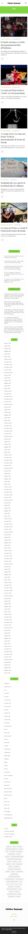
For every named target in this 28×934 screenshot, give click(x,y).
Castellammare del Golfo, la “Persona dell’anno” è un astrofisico (14, 294)
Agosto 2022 (7, 471)
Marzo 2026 (7, 356)
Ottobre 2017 (7, 625)
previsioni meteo (9, 879)
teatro (19, 894)
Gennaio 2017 (7, 649)
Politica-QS (7, 749)
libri (13, 864)
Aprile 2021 (7, 513)
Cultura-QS (7, 719)
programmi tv (19, 879)
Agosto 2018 (7, 598)
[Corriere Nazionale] (14, 3)
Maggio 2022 (7, 479)
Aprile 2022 (7, 481)
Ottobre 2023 (7, 433)
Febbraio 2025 (8, 391)
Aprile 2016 (7, 673)
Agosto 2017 (7, 630)
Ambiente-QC (7, 686)
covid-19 (18, 854)
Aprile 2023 (7, 449)
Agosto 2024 (7, 407)
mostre (7, 871)
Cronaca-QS (7, 706)
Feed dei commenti (9, 834)
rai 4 (16, 884)
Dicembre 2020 (8, 524)
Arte (2, 179)
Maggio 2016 (7, 670)
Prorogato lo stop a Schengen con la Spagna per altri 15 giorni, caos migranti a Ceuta (13, 280)
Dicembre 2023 (8, 428)
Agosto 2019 (7, 566)
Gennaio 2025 (7, 393)
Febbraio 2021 (8, 518)
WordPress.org (8, 836)
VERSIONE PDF (8, 818)
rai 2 (8, 884)
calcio (14, 846)
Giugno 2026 (7, 348)
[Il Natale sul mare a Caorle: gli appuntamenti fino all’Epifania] (14, 27)
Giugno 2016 (7, 667)
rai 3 (12, 884)
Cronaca (3, 39)
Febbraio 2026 (8, 359)
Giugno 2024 (7, 412)
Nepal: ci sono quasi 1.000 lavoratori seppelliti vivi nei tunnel (13, 256)
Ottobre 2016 (7, 657)
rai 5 (20, 884)
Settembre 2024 (8, 404)
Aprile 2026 (7, 354)
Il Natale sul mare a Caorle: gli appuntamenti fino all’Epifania (13, 45)
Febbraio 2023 (8, 455)
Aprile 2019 (7, 577)
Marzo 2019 (7, 580)
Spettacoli (7, 785)
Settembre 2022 (8, 468)
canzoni (20, 846)
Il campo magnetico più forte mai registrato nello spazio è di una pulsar (14, 297)
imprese (8, 864)
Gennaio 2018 (7, 617)
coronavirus (11, 854)
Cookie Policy (8, 929)
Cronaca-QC (7, 700)
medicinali (19, 864)
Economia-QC (8, 726)
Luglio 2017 (7, 633)
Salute (5, 762)
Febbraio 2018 (8, 614)
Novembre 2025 (8, 367)
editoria (7, 856)
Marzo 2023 (7, 452)
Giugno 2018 (7, 603)
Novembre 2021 (8, 494)
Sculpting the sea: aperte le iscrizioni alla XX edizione (13, 184)
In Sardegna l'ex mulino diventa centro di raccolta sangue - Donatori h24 (14, 310)
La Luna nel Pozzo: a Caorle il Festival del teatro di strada (14, 229)
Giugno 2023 (7, 444)
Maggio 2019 (7, 574)
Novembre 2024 (8, 399)
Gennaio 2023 (7, 457)
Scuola (6, 769)
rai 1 (21, 881)
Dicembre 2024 (8, 396)
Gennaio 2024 (7, 425)
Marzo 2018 (7, 611)
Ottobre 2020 (7, 529)
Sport (5, 798)
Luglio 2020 (7, 537)
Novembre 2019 (8, 558)
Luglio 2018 (7, 601)
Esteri (5, 729)
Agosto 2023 (7, 439)
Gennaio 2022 (7, 489)
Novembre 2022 (8, 463)
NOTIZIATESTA (14, 874)
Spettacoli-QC (8, 788)
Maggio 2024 (7, 415)
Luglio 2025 (7, 378)
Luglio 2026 (7, 346)
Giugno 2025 (7, 380)
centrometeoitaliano (11, 849)
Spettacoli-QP (8, 791)
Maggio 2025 (7, 383)
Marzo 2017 (7, 643)
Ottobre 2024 (7, 401)
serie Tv (11, 891)
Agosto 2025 (7, 375)
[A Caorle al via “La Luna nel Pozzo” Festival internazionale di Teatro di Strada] (14, 118)
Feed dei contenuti (9, 831)
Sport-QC (6, 801)
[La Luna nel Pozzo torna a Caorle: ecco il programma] (14, 75)
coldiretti (19, 851)
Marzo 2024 (7, 420)
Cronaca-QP (7, 703)
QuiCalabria (7, 752)
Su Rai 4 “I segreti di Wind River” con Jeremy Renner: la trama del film (13, 331)
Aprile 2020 (7, 545)
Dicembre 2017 (8, 619)
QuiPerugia (7, 755)
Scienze (6, 765)
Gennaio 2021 (7, 521)
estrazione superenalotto (14, 859)
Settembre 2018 (8, 596)
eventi (9, 861)
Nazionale (8, 39)
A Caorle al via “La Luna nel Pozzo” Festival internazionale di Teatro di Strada (13, 138)
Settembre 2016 (8, 659)
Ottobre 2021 (7, 497)
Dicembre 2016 (8, 651)
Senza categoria (8, 775)
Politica (6, 746)
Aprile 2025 (7, 386)
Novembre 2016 (8, 654)
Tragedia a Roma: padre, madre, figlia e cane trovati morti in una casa (13, 261)
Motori (6, 739)
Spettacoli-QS (8, 795)
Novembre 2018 (8, 590)
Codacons (12, 851)
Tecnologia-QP (8, 814)
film (20, 861)
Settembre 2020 (8, 532)
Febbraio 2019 (8, 582)
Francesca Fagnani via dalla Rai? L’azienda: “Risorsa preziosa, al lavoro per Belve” (14, 274)
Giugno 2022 (7, 476)
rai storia (17, 886)
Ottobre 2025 (7, 370)
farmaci (15, 861)
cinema (21, 849)
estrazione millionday (17, 856)
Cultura (3, 87)
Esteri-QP (7, 732)
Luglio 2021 (7, 505)
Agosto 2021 (7, 502)
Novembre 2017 (8, 622)
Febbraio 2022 (8, 487)
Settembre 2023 (8, 436)
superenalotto (11, 894)
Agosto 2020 (7, 534)
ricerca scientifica (12, 889)
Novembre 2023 (8, 431)
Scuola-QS (7, 772)
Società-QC (7, 782)
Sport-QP (6, 805)
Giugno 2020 (7, 540)
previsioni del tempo (14, 876)
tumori (18, 896)
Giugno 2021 (7, 508)
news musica (20, 871)
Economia (6, 723)
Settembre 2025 (8, 372)
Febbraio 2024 (8, 423)
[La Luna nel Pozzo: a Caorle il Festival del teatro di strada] (14, 213)
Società (6, 778)
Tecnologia (7, 811)
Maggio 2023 (7, 447)
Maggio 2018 (7, 606)
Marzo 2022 (7, 484)
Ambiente (6, 683)
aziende (9, 846)
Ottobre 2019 (7, 561)
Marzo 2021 (7, 516)
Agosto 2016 (7, 662)
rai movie (10, 886)
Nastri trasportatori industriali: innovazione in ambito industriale (12, 302)
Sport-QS (6, 808)
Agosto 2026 (7, 343)
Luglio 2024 (7, 409)
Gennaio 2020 (7, 553)
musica (13, 871)
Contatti (14, 914)
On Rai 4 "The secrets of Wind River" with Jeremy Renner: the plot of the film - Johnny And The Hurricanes (13, 328)
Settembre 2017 (8, 627)
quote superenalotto (12, 881)
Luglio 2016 (7, 665)
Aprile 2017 (7, 641)
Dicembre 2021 (8, 492)
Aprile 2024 (7, 417)
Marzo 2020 (7, 548)
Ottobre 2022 (7, 465)
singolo (17, 891)
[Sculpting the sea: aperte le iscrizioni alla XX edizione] (14, 167)
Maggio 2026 (7, 351)
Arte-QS (6, 693)
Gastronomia (7, 736)
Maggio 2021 (7, 510)
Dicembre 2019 (8, 556)
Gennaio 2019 (7, 585)
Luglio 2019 (7, 569)
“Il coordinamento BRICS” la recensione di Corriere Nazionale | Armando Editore (13, 319)
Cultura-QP (7, 716)
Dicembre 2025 (8, 364)
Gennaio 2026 (7, 362)
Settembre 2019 (8, 564)
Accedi (6, 828)
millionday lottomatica (14, 869)
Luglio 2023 (7, 441)
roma (20, 889)
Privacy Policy (14, 916)
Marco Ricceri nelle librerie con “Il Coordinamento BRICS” (13, 322)
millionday (17, 866)
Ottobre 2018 (7, 593)
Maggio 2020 (7, 542)
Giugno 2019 (7, 572)
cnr (7, 851)
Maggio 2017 (7, 638)
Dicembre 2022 (8, 460)
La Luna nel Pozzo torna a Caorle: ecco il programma (13, 91)
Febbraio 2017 (8, 646)
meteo (10, 866)
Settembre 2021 (8, 500)
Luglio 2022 (7, 473)
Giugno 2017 (7, 635)
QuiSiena (6, 759)
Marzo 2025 (7, 388)
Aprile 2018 (7, 609)
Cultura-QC (7, 713)
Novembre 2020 (8, 526)
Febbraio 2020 (8, 550)
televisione (11, 896)
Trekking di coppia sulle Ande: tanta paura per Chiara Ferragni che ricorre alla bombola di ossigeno (13, 267)
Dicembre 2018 (8, 588)
